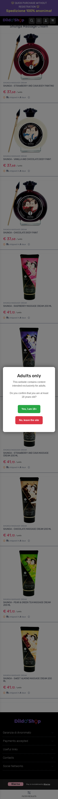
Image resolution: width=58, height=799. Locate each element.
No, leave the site (29, 420)
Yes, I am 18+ (29, 409)
